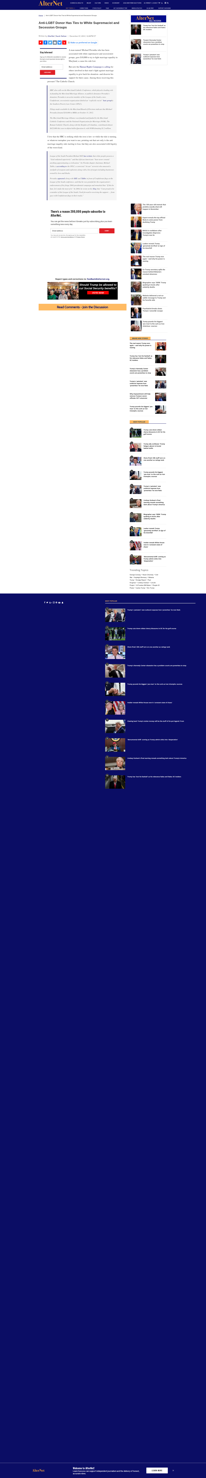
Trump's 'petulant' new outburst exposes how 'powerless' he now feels (152, 57)
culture (98, 3)
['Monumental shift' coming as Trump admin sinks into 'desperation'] (136, 560)
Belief (89, 3)
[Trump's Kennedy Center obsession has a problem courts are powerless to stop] (136, 44)
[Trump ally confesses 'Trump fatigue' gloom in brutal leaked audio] (136, 447)
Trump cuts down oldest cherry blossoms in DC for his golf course (154, 432)
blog (94, 188)
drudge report (141, 580)
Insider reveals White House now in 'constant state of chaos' (154, 545)
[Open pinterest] (56, 602)
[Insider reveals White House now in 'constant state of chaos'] (136, 546)
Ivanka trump (140, 588)
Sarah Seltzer (61, 36)
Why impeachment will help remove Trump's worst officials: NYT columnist (140, 396)
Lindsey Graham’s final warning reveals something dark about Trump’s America (154, 502)
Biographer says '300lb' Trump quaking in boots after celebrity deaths (155, 516)
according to (62, 166)
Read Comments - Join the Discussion (82, 307)
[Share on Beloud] (64, 42)
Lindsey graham (143, 583)
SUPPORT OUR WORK (164, 8)
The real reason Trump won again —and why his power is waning (140, 345)
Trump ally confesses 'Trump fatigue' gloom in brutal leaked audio (154, 446)
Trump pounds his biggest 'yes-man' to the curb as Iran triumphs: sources (141, 408)
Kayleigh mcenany (140, 577)
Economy (116, 3)
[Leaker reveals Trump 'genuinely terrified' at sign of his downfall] (136, 531)
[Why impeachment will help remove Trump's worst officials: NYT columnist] (160, 397)
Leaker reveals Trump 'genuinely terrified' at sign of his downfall (154, 530)
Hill (75, 178)
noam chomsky (148, 575)
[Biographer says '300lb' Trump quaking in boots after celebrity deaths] (136, 517)
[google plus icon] (50, 602)
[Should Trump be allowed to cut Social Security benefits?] (63, 291)
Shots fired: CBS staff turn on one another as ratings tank (154, 459)
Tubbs (83, 178)
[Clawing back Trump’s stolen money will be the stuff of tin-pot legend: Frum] (115, 726)
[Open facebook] (158, 2)
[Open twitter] (159, 2)
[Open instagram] (53, 602)
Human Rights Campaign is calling (95, 66)
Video (107, 3)
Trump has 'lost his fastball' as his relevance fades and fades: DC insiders (154, 27)
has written (88, 156)
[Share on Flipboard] (41, 42)
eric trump (150, 588)
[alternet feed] (161, 3)
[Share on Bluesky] (60, 42)
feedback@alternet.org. (98, 279)
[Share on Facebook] (45, 42)
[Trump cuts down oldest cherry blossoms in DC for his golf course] (136, 433)
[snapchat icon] (62, 602)
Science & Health (76, 3)
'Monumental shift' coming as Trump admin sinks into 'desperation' (155, 559)
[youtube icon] (59, 602)
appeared (61, 178)
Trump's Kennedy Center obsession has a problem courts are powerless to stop (153, 42)
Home (41, 15)
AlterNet (51, 36)
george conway (135, 575)
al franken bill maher (143, 585)
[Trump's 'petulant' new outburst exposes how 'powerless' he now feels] (136, 59)
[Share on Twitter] (50, 42)
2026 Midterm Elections (132, 3)
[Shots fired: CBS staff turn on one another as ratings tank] (136, 461)
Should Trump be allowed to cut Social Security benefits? (98, 286)
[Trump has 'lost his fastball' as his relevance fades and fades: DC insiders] (136, 29)
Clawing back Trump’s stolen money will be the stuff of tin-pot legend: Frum (155, 721)
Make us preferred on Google (83, 42)
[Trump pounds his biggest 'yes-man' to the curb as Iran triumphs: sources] (160, 409)
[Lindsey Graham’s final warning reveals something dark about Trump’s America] (136, 503)
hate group (107, 100)
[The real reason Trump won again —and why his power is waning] (160, 346)
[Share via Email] (55, 42)
